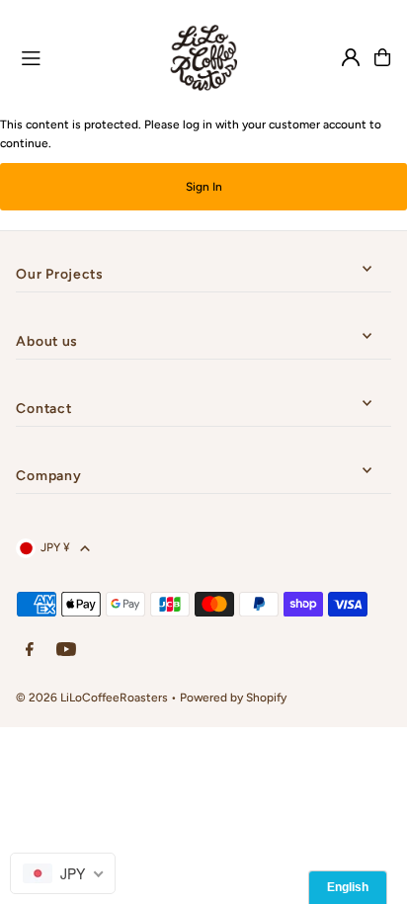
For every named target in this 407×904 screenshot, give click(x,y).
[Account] (351, 57)
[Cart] (382, 57)
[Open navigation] (79, 56)
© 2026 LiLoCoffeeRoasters (92, 697)
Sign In (204, 187)
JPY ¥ (55, 547)
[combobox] (63, 873)
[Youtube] (66, 650)
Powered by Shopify (233, 697)
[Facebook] (30, 650)
